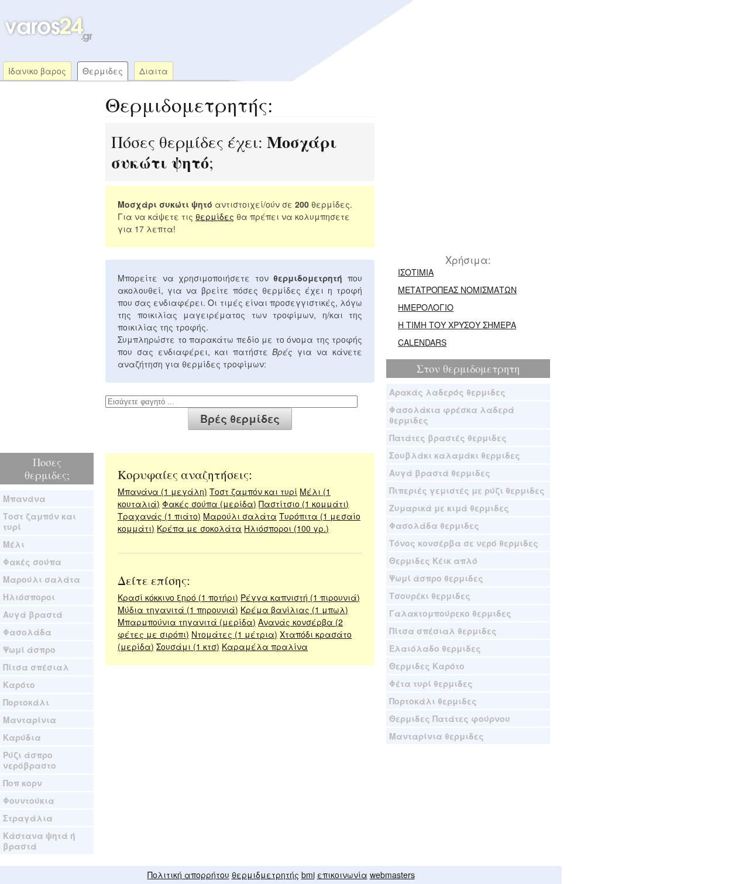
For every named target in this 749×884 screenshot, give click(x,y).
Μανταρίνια (29, 719)
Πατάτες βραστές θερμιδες (448, 437)
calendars (422, 342)
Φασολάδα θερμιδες (434, 525)
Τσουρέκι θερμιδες (429, 595)
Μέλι (14, 544)
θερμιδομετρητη (481, 369)
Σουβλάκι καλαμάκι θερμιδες (454, 455)
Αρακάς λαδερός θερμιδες (447, 392)
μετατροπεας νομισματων (457, 289)
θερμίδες (214, 216)
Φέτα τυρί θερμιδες (431, 683)
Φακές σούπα (32, 561)
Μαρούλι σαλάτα (41, 579)
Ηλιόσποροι (29, 597)
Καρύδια (22, 737)
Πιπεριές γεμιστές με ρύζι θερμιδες (467, 490)
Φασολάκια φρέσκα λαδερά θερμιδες (451, 415)
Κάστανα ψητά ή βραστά (39, 841)
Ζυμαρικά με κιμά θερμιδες (449, 508)
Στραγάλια (28, 818)
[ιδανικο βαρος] (47, 39)
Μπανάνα (24, 498)
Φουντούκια (28, 800)
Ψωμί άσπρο (29, 649)
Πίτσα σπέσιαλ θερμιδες (443, 631)
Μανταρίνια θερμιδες (436, 736)
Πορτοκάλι (26, 702)
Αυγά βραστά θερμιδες (439, 473)
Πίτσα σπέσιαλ (36, 667)
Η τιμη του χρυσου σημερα (457, 325)
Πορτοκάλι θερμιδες (433, 701)
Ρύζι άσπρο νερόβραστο (29, 760)
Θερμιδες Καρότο (427, 666)
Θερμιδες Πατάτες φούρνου (449, 718)
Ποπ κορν (22, 783)
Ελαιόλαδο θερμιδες (435, 648)
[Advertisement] (318, 29)
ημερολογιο (425, 307)
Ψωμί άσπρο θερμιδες (436, 578)
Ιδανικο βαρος (37, 71)
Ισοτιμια (416, 272)
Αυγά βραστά (33, 614)
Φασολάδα (27, 632)
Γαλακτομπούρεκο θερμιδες (450, 613)
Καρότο (19, 684)
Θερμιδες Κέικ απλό (433, 560)
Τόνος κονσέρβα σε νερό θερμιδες (463, 543)
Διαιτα (153, 71)
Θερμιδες (103, 71)
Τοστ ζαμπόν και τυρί (39, 521)
